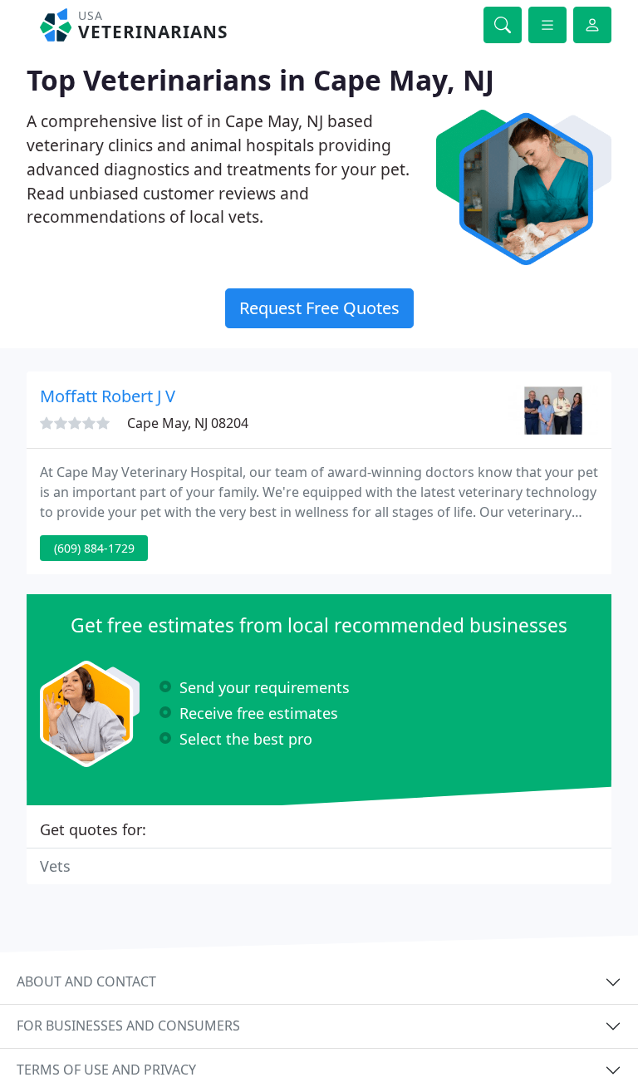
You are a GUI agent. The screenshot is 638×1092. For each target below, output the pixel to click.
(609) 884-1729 (94, 548)
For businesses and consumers (128, 1025)
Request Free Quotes (319, 308)
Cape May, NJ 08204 (187, 423)
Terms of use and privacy (106, 1069)
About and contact (86, 981)
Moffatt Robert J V (107, 396)
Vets (55, 866)
